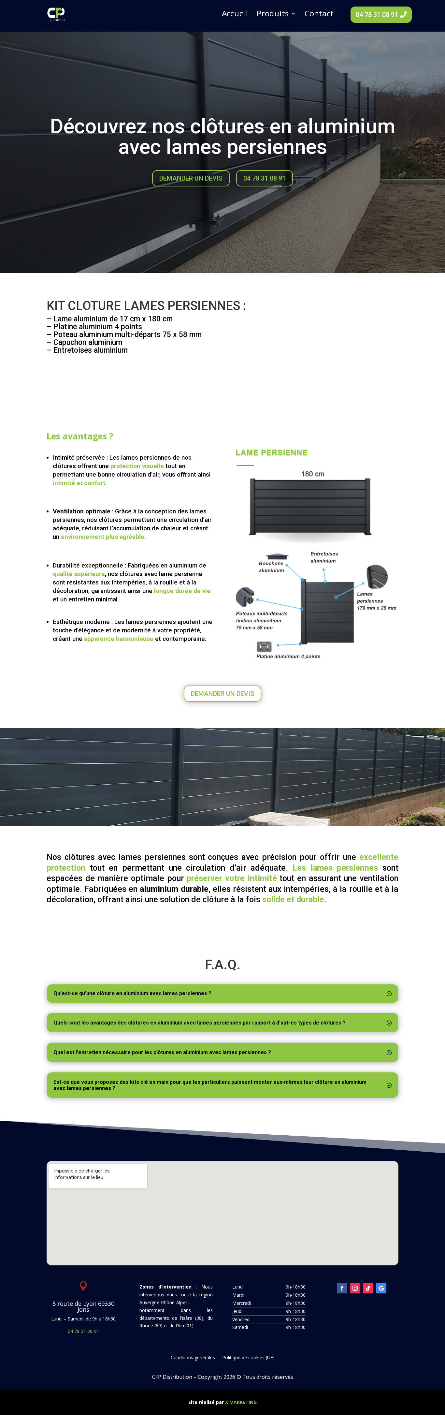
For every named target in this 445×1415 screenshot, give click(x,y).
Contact (319, 14)
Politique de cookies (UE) (248, 1358)
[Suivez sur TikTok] (368, 1288)
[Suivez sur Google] (381, 1288)
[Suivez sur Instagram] (355, 1288)
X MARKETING (241, 1402)
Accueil (235, 14)
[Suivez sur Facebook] (342, 1288)
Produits (272, 14)
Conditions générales (193, 1358)
